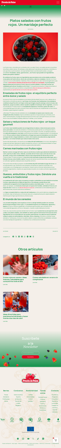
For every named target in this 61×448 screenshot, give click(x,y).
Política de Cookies (33, 443)
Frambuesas (6, 399)
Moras (6, 401)
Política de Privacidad (23, 443)
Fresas (6, 395)
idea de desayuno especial (27, 187)
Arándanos (6, 397)
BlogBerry (18, 405)
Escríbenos (55, 395)
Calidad (30, 395)
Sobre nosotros (18, 395)
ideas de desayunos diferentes (41, 88)
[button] (30, 6)
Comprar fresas (42, 397)
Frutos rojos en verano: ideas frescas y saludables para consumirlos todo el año (15, 279)
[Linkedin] (4, 5)
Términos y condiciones (45, 443)
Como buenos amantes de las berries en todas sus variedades (26, 82)
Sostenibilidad (30, 397)
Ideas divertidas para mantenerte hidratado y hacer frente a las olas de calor (15, 316)
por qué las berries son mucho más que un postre (23, 90)
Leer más (5, 284)
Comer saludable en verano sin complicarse (45, 278)
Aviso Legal (14, 443)
